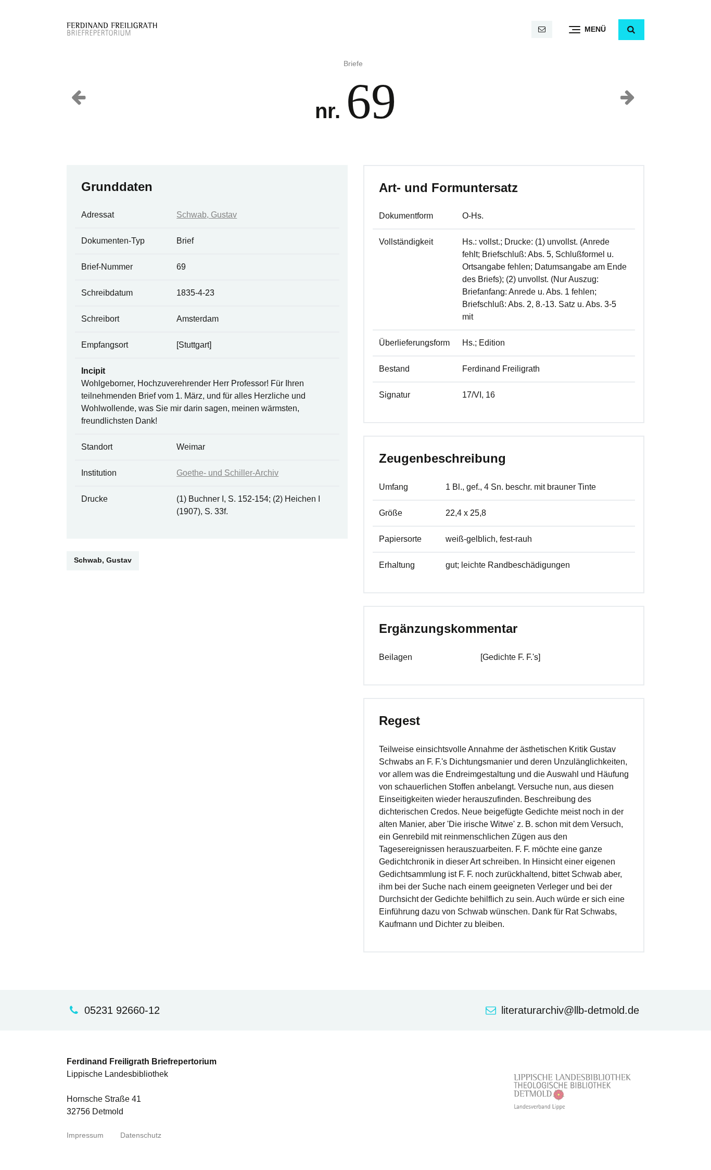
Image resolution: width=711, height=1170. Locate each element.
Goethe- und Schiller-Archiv (227, 472)
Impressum (85, 1135)
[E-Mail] (541, 29)
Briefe (353, 64)
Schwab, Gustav (206, 214)
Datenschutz (140, 1135)
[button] (631, 29)
